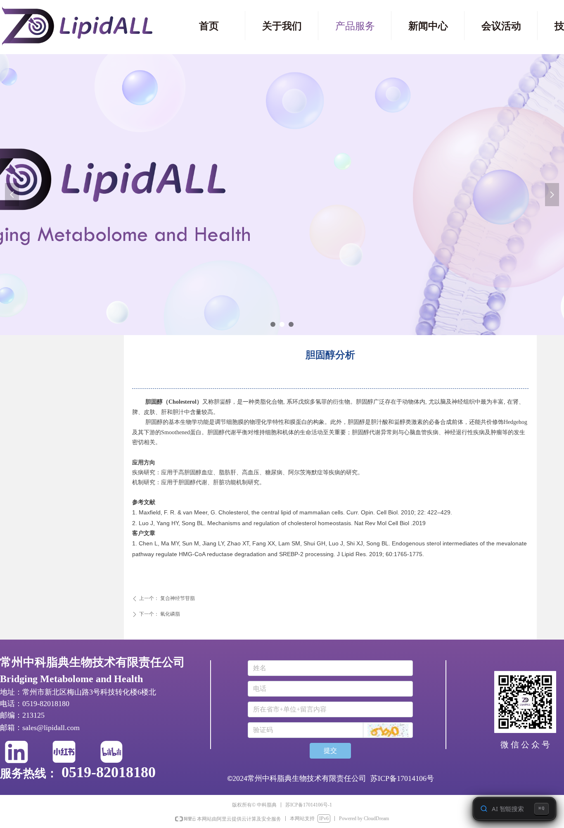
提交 (330, 750)
